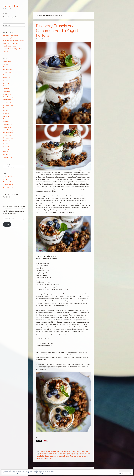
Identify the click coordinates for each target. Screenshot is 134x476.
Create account (8, 176)
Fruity (73, 451)
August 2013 (6, 141)
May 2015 (6, 83)
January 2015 (7, 94)
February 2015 (7, 91)
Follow (7, 224)
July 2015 (5, 80)
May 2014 (6, 116)
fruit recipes (63, 453)
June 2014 (6, 113)
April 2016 (6, 67)
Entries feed (7, 182)
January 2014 (7, 127)
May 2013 (6, 149)
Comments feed (8, 185)
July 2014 (5, 110)
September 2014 (8, 105)
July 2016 (5, 64)
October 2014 (7, 102)
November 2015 (8, 69)
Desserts (68, 451)
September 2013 (8, 138)
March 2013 (6, 154)
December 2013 (8, 130)
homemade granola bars (66, 456)
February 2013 (7, 157)
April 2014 (6, 119)
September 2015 (8, 75)
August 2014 (6, 108)
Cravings (63, 451)
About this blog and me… (11, 17)
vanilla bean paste (41, 458)
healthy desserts (44, 456)
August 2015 (6, 78)
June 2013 (6, 146)
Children (57, 451)
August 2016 (7, 61)
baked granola (44, 453)
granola (69, 453)
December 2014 (8, 97)
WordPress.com (8, 187)
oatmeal (75, 456)
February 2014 (7, 124)
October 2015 (7, 72)
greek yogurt (75, 453)
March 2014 (6, 121)
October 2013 (7, 135)
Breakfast (52, 451)
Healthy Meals (80, 451)
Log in (5, 179)
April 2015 (6, 86)
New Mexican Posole (9, 46)
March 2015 (6, 89)
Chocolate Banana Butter (11, 35)
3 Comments (50, 458)
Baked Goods (45, 451)
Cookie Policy (39, 473)
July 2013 (5, 143)
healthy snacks (54, 456)
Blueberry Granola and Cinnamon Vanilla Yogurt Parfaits (57, 30)
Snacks (86, 451)
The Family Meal (11, 5)
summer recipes (83, 456)
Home (5, 13)
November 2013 (8, 132)
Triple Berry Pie (8, 38)
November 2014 (8, 100)
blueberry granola (54, 453)
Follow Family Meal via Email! (14, 206)
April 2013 (6, 152)
